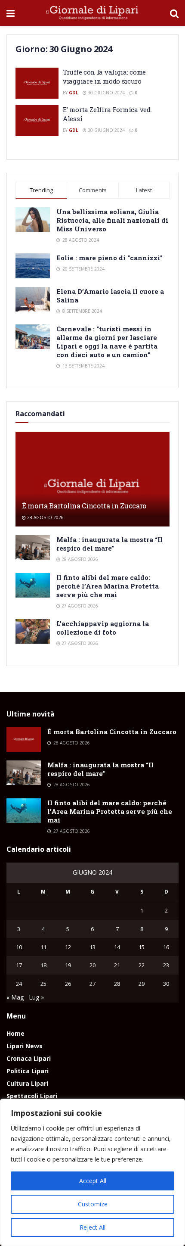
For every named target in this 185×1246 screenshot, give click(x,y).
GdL (73, 93)
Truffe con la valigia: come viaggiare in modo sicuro (104, 76)
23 (166, 965)
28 (117, 983)
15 (142, 947)
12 (68, 947)
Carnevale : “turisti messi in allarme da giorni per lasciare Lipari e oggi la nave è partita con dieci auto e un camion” (106, 341)
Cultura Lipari (27, 1083)
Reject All (92, 1227)
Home (15, 1033)
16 (166, 947)
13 (92, 947)
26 (68, 983)
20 (92, 965)
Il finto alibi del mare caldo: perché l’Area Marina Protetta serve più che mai (107, 586)
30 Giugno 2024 (105, 93)
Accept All (92, 1181)
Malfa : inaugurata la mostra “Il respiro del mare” (109, 543)
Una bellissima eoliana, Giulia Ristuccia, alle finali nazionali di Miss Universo (112, 220)
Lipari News (24, 1046)
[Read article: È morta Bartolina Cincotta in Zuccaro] (92, 487)
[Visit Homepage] (92, 13)
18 (43, 965)
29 (142, 983)
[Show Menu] (10, 13)
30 (166, 983)
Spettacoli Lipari (31, 1096)
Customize (93, 1204)
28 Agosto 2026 (45, 517)
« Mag (15, 997)
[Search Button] (174, 13)
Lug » (36, 997)
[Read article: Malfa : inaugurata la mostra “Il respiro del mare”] (32, 547)
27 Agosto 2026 (79, 606)
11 (43, 947)
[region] (92, 1172)
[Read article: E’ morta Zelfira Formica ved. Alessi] (37, 120)
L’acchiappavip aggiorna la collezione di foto (102, 627)
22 (142, 965)
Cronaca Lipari (28, 1058)
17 (19, 965)
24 (19, 983)
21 (117, 965)
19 (68, 965)
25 (43, 983)
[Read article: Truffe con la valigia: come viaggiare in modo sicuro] (37, 83)
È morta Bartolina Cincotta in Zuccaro (84, 505)
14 (117, 947)
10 (19, 947)
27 (92, 983)
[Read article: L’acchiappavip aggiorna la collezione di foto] (32, 631)
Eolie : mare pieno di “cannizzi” (109, 257)
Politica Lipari (27, 1071)
